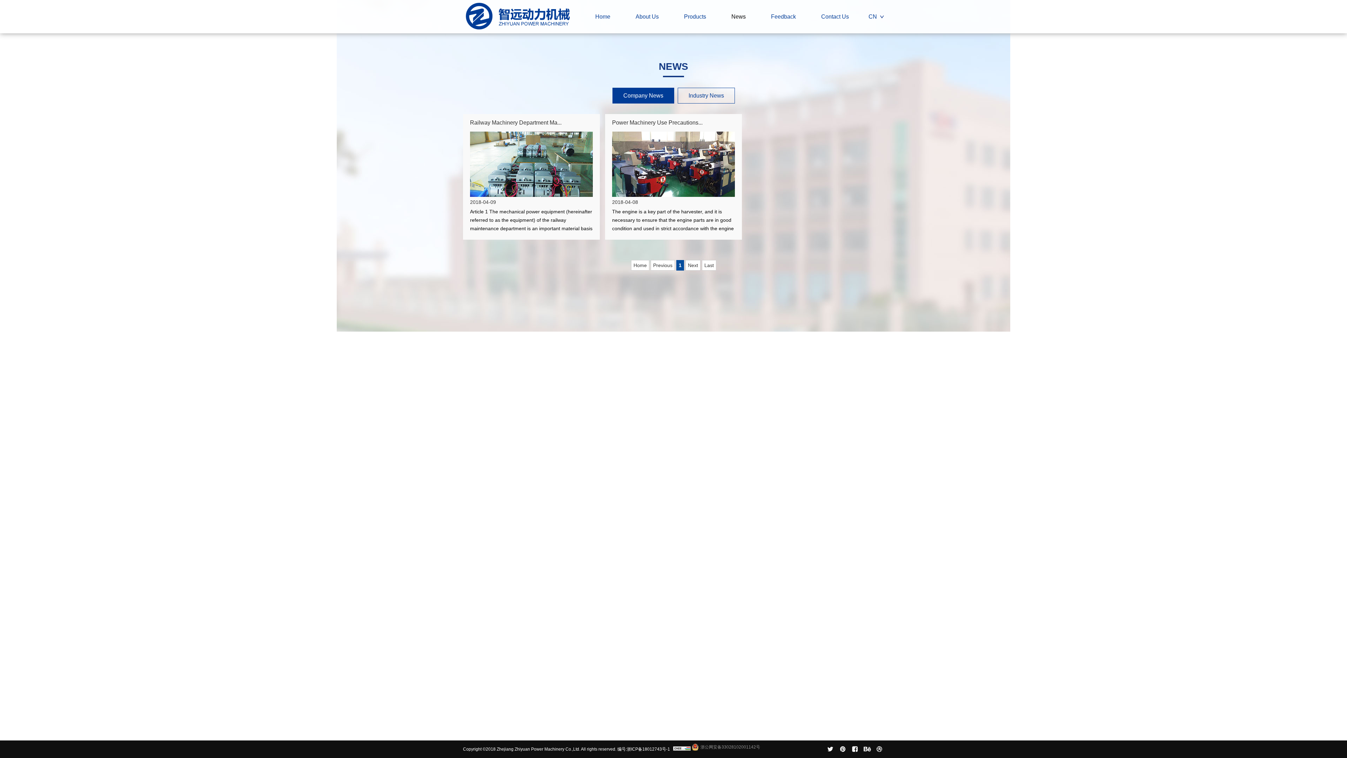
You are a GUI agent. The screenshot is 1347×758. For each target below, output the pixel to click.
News (738, 17)
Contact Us (835, 17)
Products (695, 17)
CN (873, 17)
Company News (643, 96)
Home (602, 17)
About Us (647, 17)
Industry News (706, 96)
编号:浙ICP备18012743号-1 (643, 749)
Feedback (783, 17)
